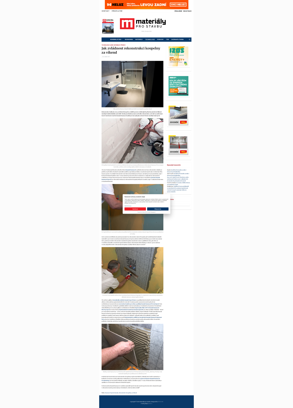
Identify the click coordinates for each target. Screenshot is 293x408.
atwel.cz (150, 403)
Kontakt (105, 11)
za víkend (134, 393)
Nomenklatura (115, 39)
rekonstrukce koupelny (125, 393)
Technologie (150, 39)
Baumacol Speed (109, 393)
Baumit (116, 393)
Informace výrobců (119, 45)
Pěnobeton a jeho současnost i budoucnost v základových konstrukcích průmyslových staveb (178, 179)
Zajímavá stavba (177, 39)
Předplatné (117, 11)
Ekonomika (129, 39)
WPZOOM (160, 401)
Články (111, 45)
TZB (167, 39)
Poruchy (160, 39)
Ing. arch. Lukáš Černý (173, 177)
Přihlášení (178, 11)
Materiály (139, 39)
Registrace (187, 11)
